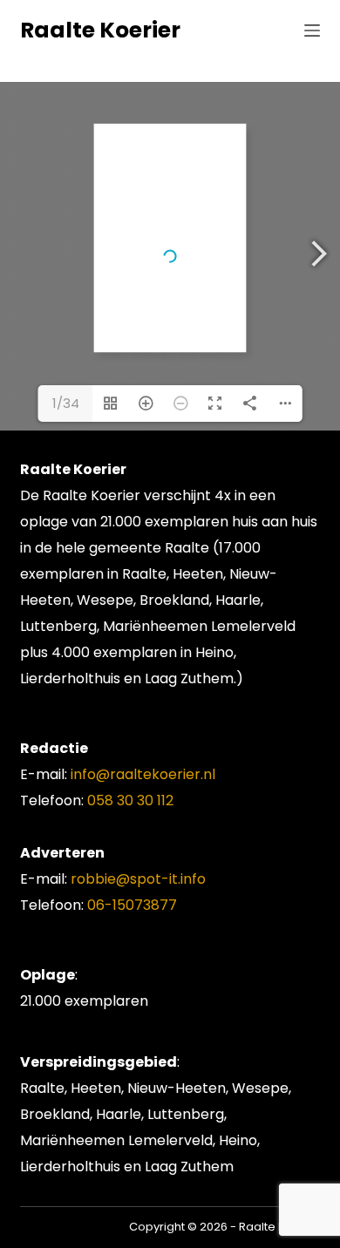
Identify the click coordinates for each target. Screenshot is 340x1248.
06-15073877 (132, 905)
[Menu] (312, 30)
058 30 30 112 (130, 800)
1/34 (65, 403)
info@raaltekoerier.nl (143, 774)
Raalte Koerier (100, 30)
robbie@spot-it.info (138, 879)
